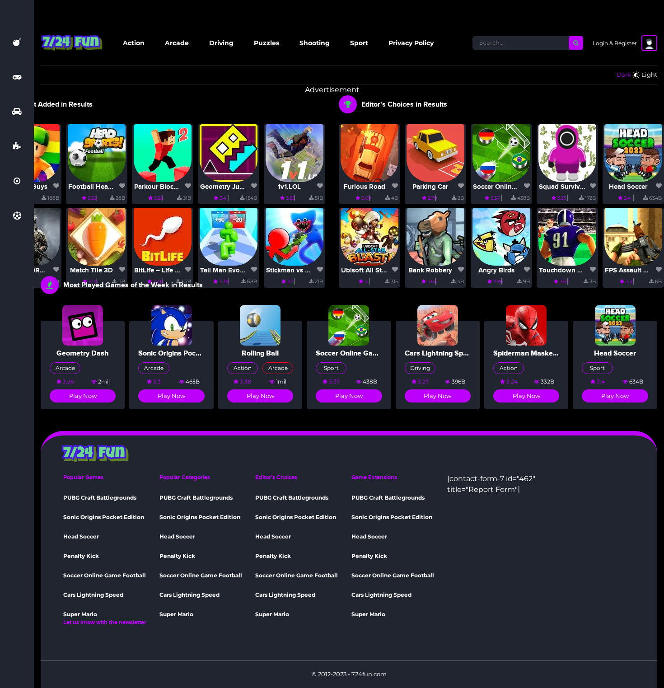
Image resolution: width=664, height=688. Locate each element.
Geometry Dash (82, 353)
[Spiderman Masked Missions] (526, 324)
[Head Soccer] (633, 152)
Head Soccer (628, 187)
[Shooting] (17, 181)
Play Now (83, 395)
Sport (359, 43)
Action (134, 43)
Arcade (177, 43)
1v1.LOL (289, 187)
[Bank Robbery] (435, 236)
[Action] (17, 42)
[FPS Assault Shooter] (633, 236)
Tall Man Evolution (229, 270)
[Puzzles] (17, 146)
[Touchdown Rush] (567, 236)
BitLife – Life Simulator (169, 270)
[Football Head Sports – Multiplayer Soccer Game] (97, 152)
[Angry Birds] (501, 236)
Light (649, 74)
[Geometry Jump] (228, 152)
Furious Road (364, 187)
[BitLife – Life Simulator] (163, 236)
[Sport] (17, 216)
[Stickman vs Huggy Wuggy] (294, 236)
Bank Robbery (430, 270)
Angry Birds (496, 270)
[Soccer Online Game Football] (501, 152)
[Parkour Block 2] (163, 152)
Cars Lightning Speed (440, 353)
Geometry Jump (224, 187)
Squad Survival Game (572, 187)
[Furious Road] (369, 152)
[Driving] (17, 112)
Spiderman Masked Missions (540, 353)
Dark (624, 74)
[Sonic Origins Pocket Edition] (171, 324)
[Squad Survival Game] (567, 152)
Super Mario (80, 614)
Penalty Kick (81, 555)
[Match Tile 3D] (97, 236)
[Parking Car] (435, 152)
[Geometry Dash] (82, 324)
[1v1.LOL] (294, 152)
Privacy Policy (411, 43)
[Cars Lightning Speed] (437, 324)
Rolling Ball (260, 353)
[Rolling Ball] (260, 324)
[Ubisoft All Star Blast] (369, 236)
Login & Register (615, 43)
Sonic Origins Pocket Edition (184, 353)
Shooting (314, 43)
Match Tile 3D (91, 270)
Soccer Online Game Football (518, 187)
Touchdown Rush (566, 270)
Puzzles (266, 43)
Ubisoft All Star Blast (373, 270)
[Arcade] (17, 77)
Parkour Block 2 (158, 187)
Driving (221, 43)
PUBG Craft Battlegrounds (99, 497)
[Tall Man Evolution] (228, 236)
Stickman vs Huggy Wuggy (308, 270)
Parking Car (430, 187)
